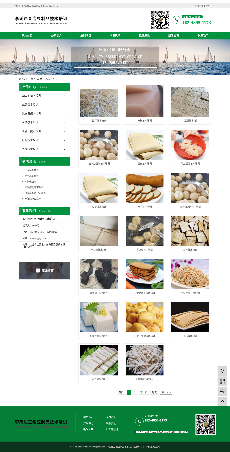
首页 (121, 392)
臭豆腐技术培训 (31, 113)
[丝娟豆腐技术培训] (190, 274)
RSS (207, 5)
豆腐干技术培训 (31, 131)
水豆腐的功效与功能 (35, 193)
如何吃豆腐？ (31, 181)
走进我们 (111, 417)
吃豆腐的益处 (31, 170)
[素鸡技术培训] (144, 188)
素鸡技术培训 (145, 207)
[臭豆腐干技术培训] (99, 274)
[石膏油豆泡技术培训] (144, 317)
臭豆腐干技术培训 (99, 293)
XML (213, 5)
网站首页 (27, 35)
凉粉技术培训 (30, 140)
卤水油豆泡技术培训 (99, 163)
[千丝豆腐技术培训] (144, 360)
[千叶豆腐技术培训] (99, 360)
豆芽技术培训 (30, 149)
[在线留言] (222, 391)
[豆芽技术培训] (99, 103)
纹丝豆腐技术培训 (190, 163)
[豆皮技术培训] (144, 145)
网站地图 (199, 5)
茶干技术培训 (190, 250)
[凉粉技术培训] (144, 101)
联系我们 (203, 35)
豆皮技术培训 (145, 163)
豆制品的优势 (31, 176)
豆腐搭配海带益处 (33, 187)
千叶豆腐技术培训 (99, 379)
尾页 (154, 392)
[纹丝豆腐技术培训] (190, 145)
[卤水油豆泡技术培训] (99, 145)
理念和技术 (112, 429)
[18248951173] (222, 371)
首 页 (39, 79)
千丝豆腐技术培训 (144, 379)
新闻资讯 (173, 35)
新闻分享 (88, 429)
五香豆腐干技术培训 (144, 293)
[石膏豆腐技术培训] (99, 317)
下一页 (143, 392)
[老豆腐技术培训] (190, 102)
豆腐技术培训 (30, 104)
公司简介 (56, 35)
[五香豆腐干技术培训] (144, 274)
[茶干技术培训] (190, 231)
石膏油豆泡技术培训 (144, 336)
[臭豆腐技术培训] (144, 231)
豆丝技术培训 (30, 122)
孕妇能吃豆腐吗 (32, 198)
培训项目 (85, 35)
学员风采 (115, 35)
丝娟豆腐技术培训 (190, 293)
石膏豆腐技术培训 (99, 336)
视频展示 (144, 35)
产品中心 (49, 79)
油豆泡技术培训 (31, 95)
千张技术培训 (190, 336)
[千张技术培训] (190, 317)
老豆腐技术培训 (190, 120)
